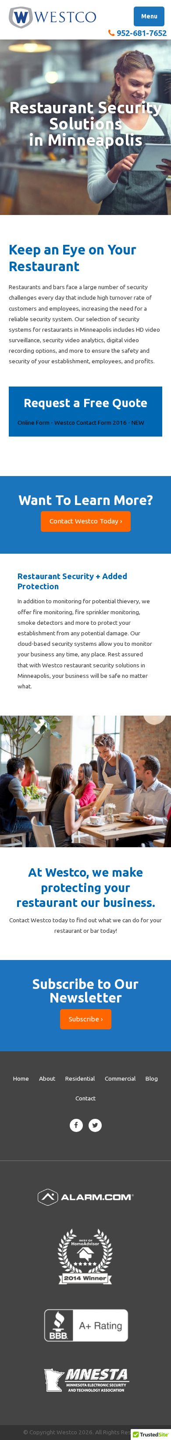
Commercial (120, 1078)
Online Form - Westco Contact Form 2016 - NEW (81, 422)
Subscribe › (86, 1019)
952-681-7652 (142, 33)
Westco (52, 18)
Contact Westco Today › (86, 521)
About (47, 1078)
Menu (149, 16)
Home (21, 1078)
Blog (152, 1078)
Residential (80, 1078)
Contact (85, 1098)
